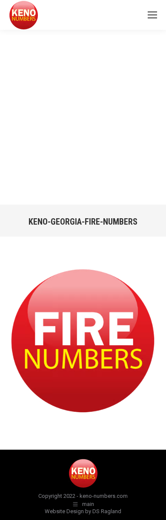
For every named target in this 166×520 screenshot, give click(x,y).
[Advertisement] (83, 117)
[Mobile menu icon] (152, 15)
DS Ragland (106, 511)
